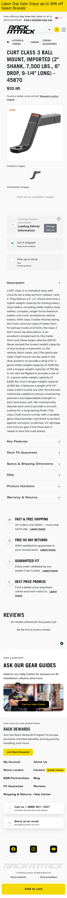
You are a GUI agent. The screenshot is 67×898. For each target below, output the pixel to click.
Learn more (37, 529)
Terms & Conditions (48, 877)
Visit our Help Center (33, 705)
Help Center (42, 794)
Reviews (40, 786)
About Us (40, 762)
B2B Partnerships (16, 778)
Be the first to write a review (33, 629)
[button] (33, 629)
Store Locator (13, 770)
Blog (37, 778)
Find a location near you (38, 19)
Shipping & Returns (17, 794)
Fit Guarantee (13, 786)
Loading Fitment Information (27, 221)
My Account (11, 762)
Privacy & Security (18, 877)
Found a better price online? (32, 98)
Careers (49, 770)
